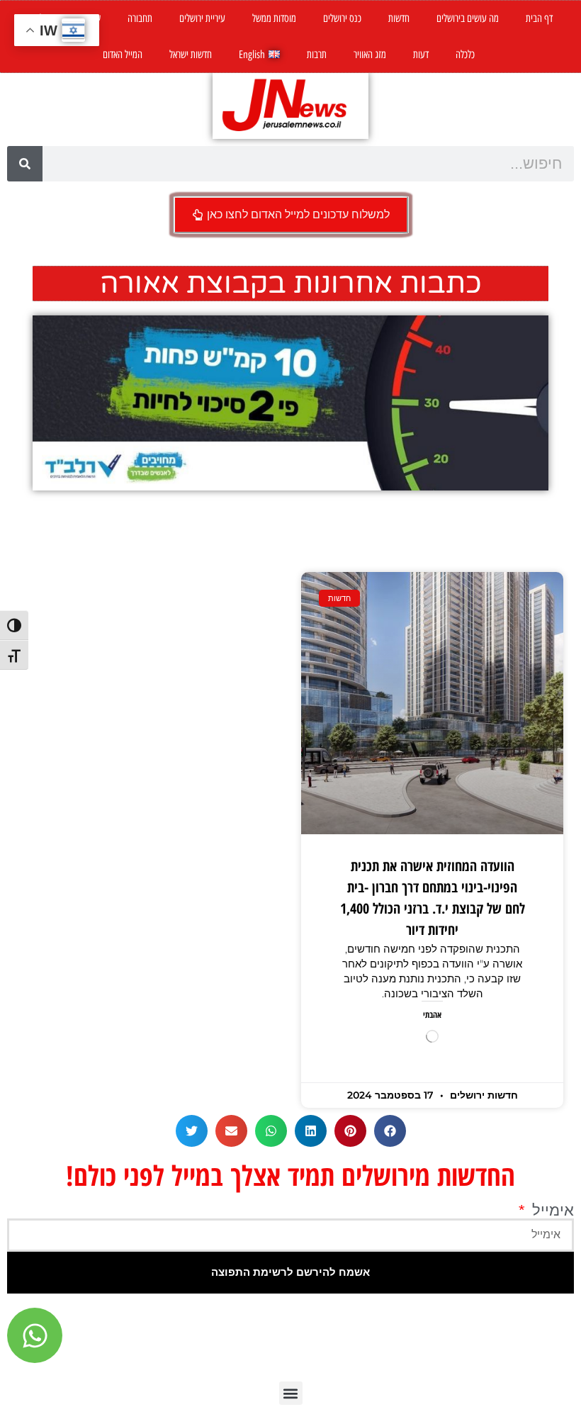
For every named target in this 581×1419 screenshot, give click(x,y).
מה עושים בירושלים (467, 18)
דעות (421, 54)
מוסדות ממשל (274, 18)
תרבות (317, 54)
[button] (390, 1131)
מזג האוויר (370, 54)
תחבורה (140, 18)
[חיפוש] (25, 163)
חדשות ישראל (190, 54)
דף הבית (539, 18)
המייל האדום (122, 54)
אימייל (551, 1210)
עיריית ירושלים (202, 18)
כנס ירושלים (342, 18)
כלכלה (465, 54)
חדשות (399, 18)
